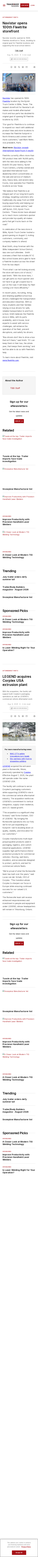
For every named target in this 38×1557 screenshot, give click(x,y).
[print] (34, 67)
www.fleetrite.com (11, 360)
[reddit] (23, 67)
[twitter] (19, 67)
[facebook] (11, 67)
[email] (27, 67)
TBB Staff (19, 51)
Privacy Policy (26, 1547)
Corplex (27, 772)
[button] (4, 5)
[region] (19, 1548)
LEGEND (6, 766)
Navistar (6, 98)
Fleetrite (6, 101)
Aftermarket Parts (10, 17)
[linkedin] (15, 67)
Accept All (19, 1552)
